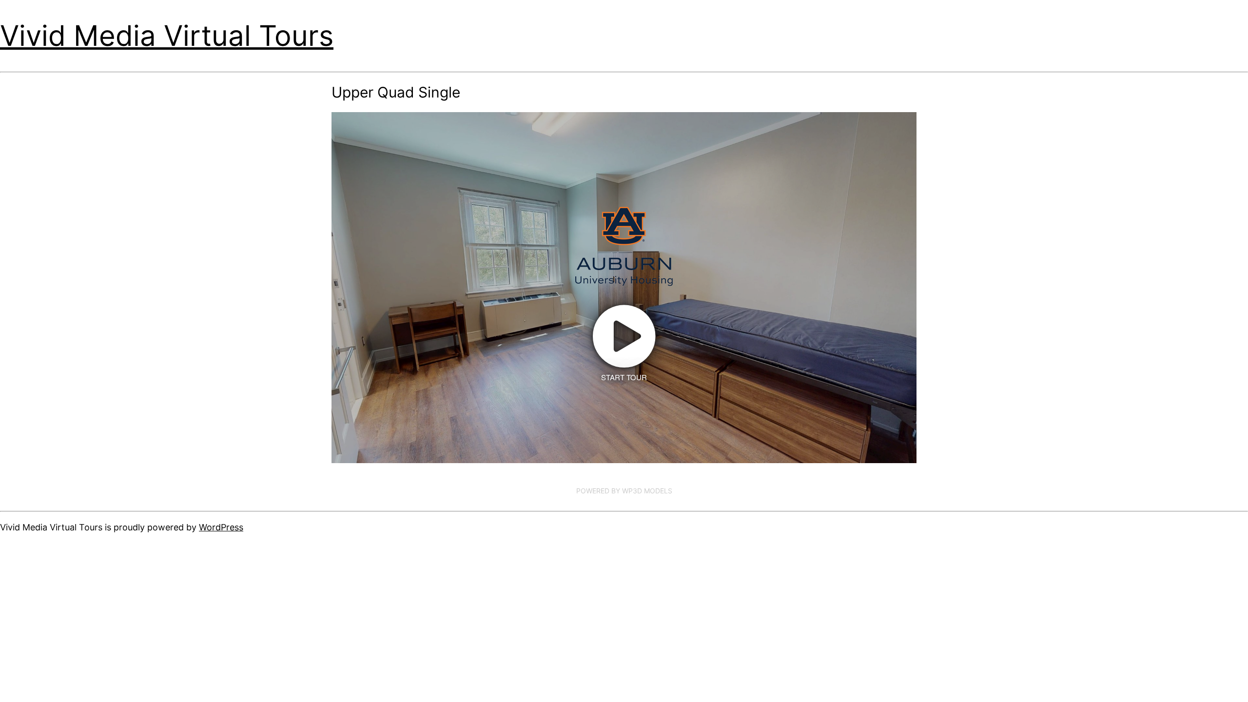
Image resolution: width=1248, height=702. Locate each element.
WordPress (221, 527)
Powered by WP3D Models (624, 491)
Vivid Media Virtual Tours (166, 36)
